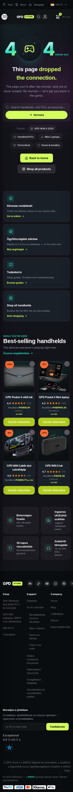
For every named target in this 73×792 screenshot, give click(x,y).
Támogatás (39, 5)
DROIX (31, 777)
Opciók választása (19, 421)
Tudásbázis (57, 613)
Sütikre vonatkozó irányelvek (32, 659)
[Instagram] (55, 583)
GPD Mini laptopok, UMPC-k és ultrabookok (12, 618)
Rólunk (54, 620)
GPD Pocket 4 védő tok (19, 397)
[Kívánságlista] (32, 364)
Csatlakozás (57, 726)
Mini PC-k (8, 628)
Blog (53, 607)
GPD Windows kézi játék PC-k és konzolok (11, 604)
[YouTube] (47, 583)
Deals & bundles (50, 145)
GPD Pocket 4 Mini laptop (54, 397)
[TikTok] (38, 583)
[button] (63, 17)
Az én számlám (35, 607)
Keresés (39, 114)
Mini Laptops (52, 136)
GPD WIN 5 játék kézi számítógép (19, 467)
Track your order (35, 647)
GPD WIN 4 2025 (44, 128)
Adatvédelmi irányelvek (34, 671)
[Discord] (30, 583)
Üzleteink (32, 600)
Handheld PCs (26, 136)
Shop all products (39, 169)
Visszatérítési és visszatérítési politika (36, 693)
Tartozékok (23, 145)
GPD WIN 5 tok (54, 465)
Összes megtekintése (16, 353)
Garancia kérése (34, 636)
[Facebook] (64, 583)
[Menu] (4, 17)
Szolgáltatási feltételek (34, 681)
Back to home (38, 158)
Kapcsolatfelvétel (60, 627)
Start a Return (37, 628)
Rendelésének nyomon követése (37, 618)
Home (54, 600)
